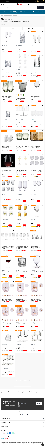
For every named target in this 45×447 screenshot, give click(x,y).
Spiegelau (33, 45)
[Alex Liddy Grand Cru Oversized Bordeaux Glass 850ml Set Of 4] (8, 236)
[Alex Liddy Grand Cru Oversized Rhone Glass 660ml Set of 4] (22, 236)
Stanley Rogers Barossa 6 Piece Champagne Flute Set (22, 122)
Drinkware (15, 15)
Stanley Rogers (19, 119)
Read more (3, 24)
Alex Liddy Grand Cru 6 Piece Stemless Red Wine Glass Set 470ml (36, 171)
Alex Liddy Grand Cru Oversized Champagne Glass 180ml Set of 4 (22, 72)
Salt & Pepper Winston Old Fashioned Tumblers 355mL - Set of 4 (8, 72)
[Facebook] (17, 414)
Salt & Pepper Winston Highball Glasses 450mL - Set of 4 (22, 48)
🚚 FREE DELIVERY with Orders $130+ (27, 1)
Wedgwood (4, 344)
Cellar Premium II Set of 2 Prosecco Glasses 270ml (6, 48)
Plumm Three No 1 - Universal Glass (7, 272)
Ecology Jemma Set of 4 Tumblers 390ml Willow (22, 147)
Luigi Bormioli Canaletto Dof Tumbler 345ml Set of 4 (7, 221)
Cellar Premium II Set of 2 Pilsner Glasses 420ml (22, 197)
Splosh (3, 322)
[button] (11, 28)
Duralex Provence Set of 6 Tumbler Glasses (6, 197)
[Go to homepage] (22, 4)
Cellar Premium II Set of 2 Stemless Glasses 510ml (6, 171)
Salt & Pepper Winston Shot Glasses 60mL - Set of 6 (7, 122)
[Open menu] (1, 4)
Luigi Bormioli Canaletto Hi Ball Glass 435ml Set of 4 (22, 221)
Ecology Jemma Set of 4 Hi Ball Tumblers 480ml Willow (7, 97)
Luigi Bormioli (5, 219)
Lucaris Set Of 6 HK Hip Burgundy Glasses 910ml (35, 97)
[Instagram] (20, 414)
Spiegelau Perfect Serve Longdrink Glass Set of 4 (35, 247)
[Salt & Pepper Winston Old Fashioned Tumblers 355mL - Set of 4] (8, 61)
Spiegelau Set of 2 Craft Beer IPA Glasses (37, 48)
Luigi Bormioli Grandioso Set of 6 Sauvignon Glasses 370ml (37, 347)
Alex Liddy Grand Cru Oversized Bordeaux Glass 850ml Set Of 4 (8, 247)
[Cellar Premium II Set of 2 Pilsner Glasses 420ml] (22, 186)
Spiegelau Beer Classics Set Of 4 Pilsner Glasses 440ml (37, 272)
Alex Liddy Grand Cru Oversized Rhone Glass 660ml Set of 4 (22, 247)
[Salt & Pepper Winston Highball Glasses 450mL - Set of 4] (22, 37)
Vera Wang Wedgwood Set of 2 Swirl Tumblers (8, 347)
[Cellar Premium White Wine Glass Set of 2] (22, 160)
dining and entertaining (11, 21)
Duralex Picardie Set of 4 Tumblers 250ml (20, 99)
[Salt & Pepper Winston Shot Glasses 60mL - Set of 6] (8, 111)
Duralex (18, 97)
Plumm (3, 270)
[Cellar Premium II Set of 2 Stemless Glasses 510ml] (8, 160)
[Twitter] (25, 414)
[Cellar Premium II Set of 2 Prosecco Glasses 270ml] (8, 37)
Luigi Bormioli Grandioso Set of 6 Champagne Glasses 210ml (22, 347)
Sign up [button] (38, 403)
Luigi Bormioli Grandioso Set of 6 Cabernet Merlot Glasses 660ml (8, 371)
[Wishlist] (3, 4)
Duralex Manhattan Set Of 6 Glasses (21, 272)
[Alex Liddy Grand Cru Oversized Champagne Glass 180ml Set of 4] (22, 61)
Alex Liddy (18, 69)
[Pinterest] (22, 414)
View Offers (40, 1)
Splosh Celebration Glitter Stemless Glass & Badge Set (7, 300)
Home (2, 15)
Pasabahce (33, 69)
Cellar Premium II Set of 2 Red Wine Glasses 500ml (36, 197)
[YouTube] (27, 414)
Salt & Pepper (19, 45)
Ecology (3, 95)
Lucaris (32, 95)
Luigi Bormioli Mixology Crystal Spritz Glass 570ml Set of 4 (36, 221)
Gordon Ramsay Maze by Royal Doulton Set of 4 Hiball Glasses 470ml (36, 124)
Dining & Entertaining (8, 15)
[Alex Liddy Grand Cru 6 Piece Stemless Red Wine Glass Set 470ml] (37, 160)
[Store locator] (41, 4)
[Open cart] (43, 4)
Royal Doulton (34, 121)
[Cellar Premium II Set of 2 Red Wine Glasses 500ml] (37, 186)
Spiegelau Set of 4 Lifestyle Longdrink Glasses (7, 147)
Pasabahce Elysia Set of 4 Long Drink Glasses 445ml (36, 72)
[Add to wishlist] (14, 31)
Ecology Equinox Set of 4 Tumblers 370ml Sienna (35, 147)
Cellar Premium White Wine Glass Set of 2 (21, 171)
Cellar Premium (5, 45)
